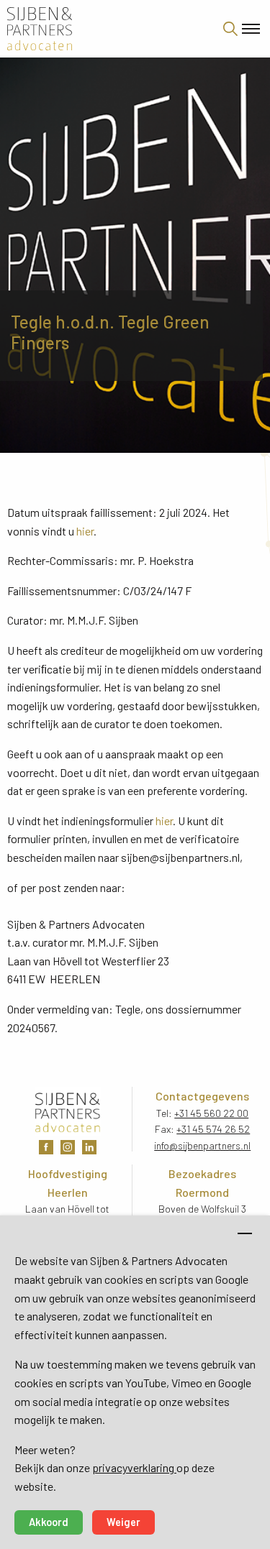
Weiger (123, 1522)
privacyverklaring (134, 1467)
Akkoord (48, 1522)
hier (85, 531)
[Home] (100, 28)
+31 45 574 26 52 (213, 1129)
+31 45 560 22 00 (211, 1113)
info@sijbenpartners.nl (202, 1145)
